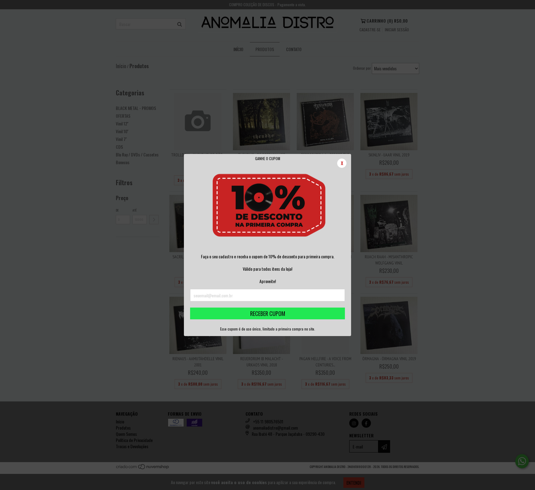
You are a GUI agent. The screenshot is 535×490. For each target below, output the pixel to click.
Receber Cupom (267, 313)
